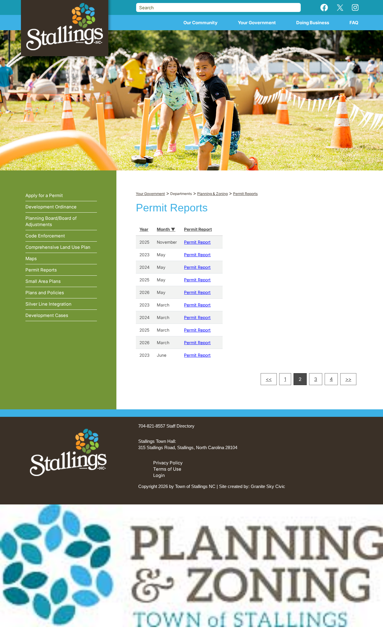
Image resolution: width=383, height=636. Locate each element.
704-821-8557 (151, 425)
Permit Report (198, 229)
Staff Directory (180, 425)
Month (164, 229)
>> (348, 379)
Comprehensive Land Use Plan (57, 247)
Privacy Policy (168, 463)
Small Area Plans (43, 281)
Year (143, 229)
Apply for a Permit (44, 195)
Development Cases (46, 315)
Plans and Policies (44, 292)
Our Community (200, 22)
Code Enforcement (45, 236)
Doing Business (312, 22)
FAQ (353, 22)
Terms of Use (167, 469)
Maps (31, 258)
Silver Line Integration (48, 304)
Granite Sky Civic (268, 486)
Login (159, 475)
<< (269, 379)
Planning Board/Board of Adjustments (51, 221)
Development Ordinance (51, 207)
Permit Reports (41, 270)
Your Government (257, 22)
